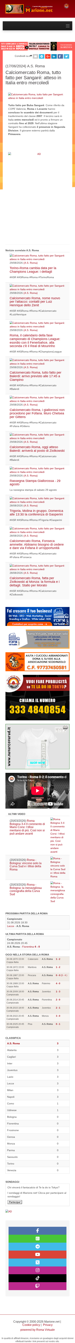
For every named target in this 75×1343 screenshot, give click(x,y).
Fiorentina (28, 946)
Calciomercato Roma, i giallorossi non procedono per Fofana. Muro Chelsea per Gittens (37, 413)
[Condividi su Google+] (48, 56)
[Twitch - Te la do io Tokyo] (37, 1286)
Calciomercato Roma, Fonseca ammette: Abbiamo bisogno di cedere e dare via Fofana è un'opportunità (37, 544)
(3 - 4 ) (61, 975)
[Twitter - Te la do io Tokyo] (37, 1262)
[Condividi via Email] (35, 56)
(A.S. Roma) (30, 262)
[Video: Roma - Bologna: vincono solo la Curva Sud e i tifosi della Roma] (57, 867)
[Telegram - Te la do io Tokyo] (37, 1247)
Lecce (10, 926)
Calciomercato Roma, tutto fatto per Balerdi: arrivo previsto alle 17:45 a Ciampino (35, 376)
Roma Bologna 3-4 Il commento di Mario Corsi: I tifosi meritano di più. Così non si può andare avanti (27, 827)
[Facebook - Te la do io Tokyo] (37, 1231)
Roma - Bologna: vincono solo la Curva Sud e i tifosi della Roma (26, 864)
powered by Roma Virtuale (37, 1329)
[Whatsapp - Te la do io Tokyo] (37, 1239)
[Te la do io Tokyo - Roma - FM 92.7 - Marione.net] (31, 9)
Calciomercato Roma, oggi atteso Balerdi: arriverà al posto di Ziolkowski (37, 448)
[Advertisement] (37, 200)
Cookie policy (31, 1324)
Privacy (48, 1324)
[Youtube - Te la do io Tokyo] (37, 1255)
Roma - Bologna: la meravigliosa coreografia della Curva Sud (26, 889)
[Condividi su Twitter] (66, 56)
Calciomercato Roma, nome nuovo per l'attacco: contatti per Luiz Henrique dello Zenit (35, 301)
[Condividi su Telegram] (41, 56)
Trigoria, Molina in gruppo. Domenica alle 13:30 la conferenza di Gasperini (36, 512)
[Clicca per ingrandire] (37, 96)
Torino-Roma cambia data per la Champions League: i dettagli (33, 269)
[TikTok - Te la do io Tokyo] (37, 1278)
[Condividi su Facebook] (60, 56)
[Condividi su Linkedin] (54, 56)
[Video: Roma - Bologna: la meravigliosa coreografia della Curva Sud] (57, 892)
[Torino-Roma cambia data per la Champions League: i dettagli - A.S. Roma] (37, 257)
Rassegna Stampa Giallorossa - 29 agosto (35, 482)
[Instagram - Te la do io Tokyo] (37, 1270)
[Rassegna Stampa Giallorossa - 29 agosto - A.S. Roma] (37, 470)
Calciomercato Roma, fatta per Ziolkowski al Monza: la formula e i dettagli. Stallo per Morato (35, 581)
